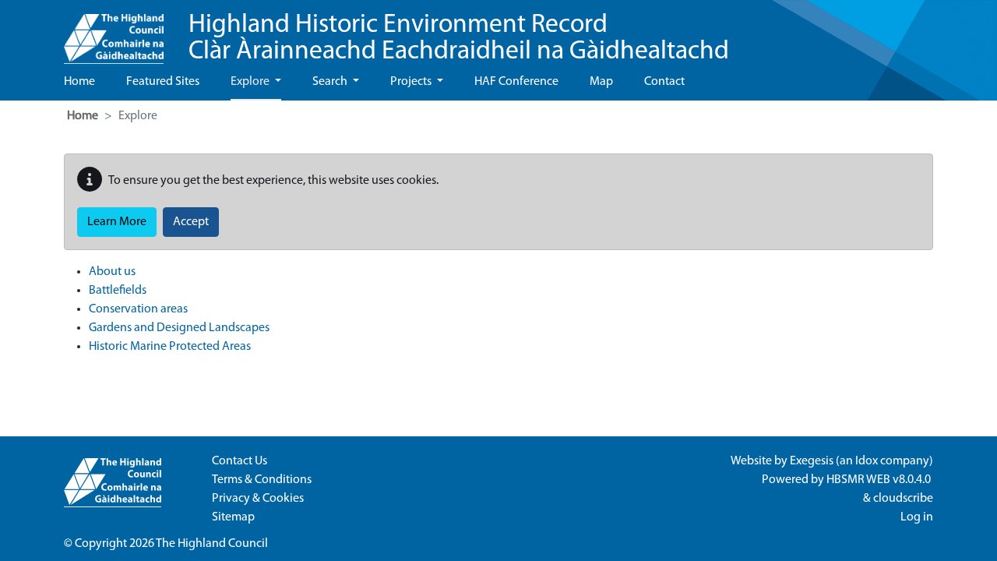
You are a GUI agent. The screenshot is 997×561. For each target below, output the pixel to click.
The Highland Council (212, 544)
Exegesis (811, 461)
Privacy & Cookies (258, 498)
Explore (251, 82)
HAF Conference (516, 82)
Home (79, 82)
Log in (916, 517)
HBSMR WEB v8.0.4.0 (879, 480)
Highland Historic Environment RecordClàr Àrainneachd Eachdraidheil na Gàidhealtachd (458, 38)
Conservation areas (138, 309)
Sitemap (233, 517)
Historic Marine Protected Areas (170, 346)
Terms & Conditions (262, 480)
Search (331, 82)
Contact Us (239, 461)
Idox (866, 461)
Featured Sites (162, 82)
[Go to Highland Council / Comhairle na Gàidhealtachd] (114, 32)
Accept (191, 222)
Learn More (116, 222)
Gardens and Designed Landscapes (179, 328)
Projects (412, 82)
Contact (664, 82)
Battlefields (117, 290)
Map (601, 82)
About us (112, 272)
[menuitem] (511, 272)
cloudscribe (903, 498)
